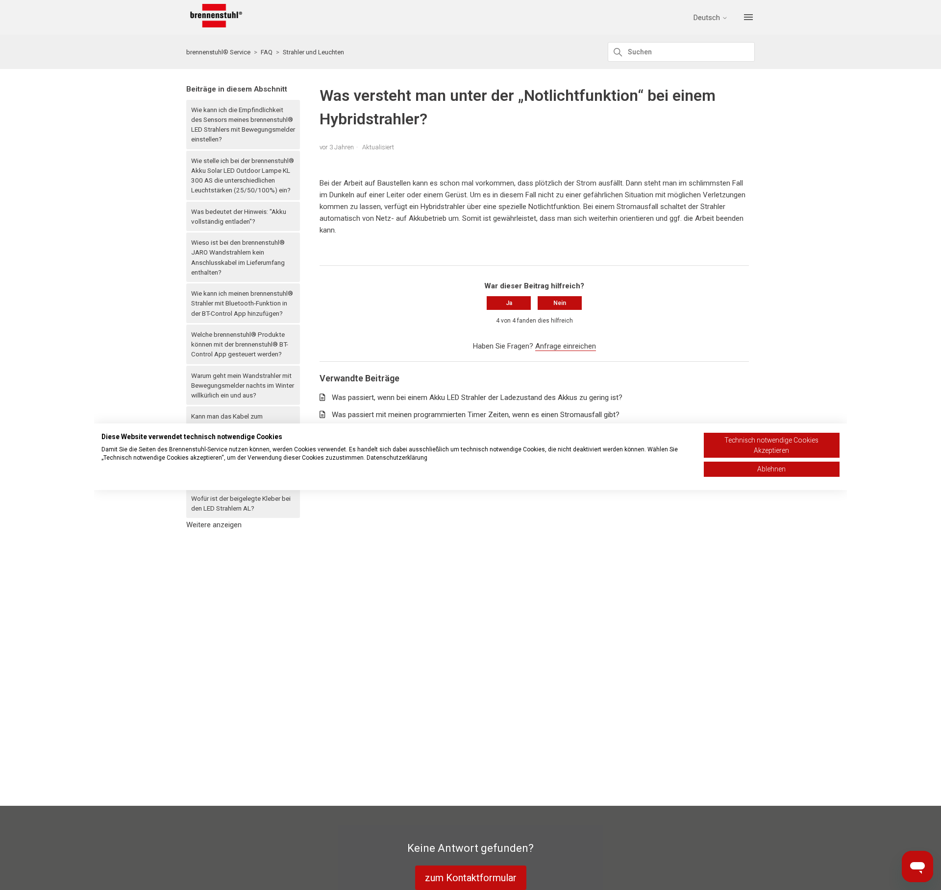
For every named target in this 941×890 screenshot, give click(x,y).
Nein (559, 303)
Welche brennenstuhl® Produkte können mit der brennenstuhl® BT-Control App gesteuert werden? (239, 344)
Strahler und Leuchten (313, 52)
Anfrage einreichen (565, 346)
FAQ (266, 52)
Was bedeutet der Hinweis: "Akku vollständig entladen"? (238, 216)
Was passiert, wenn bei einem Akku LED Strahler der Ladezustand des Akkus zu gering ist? (477, 397)
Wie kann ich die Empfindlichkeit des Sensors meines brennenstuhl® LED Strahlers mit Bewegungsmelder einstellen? (243, 124)
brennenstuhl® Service (218, 52)
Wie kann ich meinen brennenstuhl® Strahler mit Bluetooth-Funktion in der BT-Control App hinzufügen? (242, 303)
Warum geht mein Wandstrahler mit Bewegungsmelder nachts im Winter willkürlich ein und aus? (242, 385)
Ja (509, 303)
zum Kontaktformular (471, 878)
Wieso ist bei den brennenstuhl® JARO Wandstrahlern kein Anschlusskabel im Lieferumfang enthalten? (238, 257)
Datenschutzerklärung (397, 457)
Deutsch (707, 18)
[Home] (214, 25)
